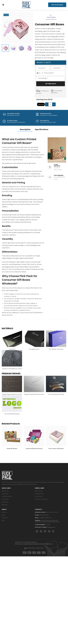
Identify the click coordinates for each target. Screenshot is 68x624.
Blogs (3, 515)
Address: (37, 520)
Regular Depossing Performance (12, 394)
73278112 (47, 524)
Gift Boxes (4, 504)
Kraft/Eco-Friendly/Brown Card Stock (13, 369)
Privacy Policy (39, 496)
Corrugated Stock (34, 349)
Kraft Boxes (5, 494)
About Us (4, 512)
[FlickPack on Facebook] (53, 531)
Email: (37, 518)
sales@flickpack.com (45, 518)
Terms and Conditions (41, 499)
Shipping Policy (39, 494)
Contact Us (5, 518)
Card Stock (12, 349)
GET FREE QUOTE (50, 84)
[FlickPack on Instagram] (45, 531)
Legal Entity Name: (40, 527)
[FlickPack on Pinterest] (41, 531)
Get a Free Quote (57, 5)
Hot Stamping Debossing (11, 414)
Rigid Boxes (5, 491)
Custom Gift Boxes (51, 17)
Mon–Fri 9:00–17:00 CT (52, 512)
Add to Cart (41, 104)
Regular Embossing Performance (34, 394)
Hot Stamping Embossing (56, 394)
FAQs (3, 520)
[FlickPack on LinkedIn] (49, 531)
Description (25, 129)
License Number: (40, 524)
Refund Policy (39, 491)
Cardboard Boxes (7, 496)
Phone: (37, 515)
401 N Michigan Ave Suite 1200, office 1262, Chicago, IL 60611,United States (47, 521)
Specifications (41, 129)
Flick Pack (33, 288)
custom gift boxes (13, 171)
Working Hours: (40, 512)
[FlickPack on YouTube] (37, 531)
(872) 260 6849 (43, 515)
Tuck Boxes (5, 502)
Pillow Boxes (5, 499)
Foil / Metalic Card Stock (56, 349)
